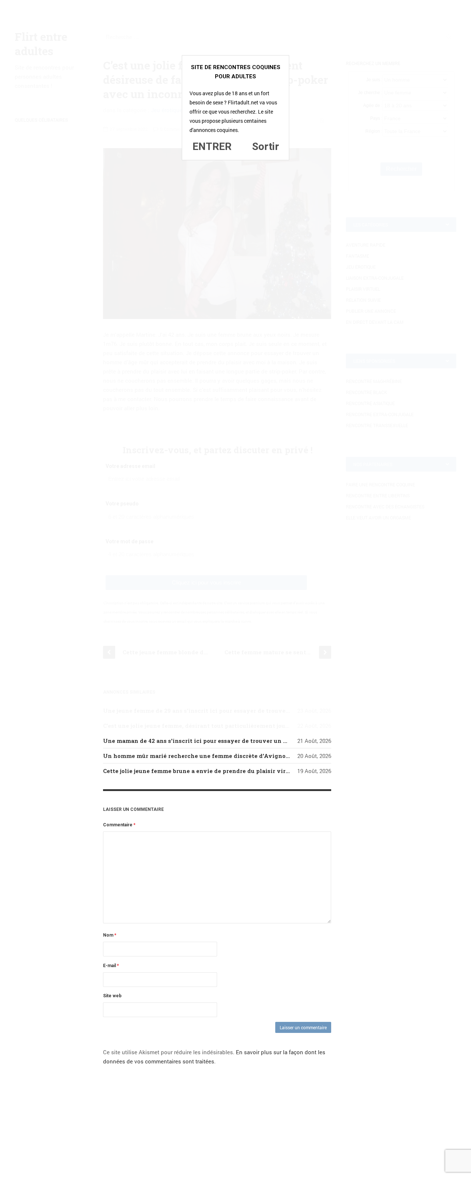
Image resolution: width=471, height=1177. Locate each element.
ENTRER (211, 146)
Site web (112, 995)
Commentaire (119, 824)
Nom (109, 935)
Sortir (265, 146)
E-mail (111, 965)
